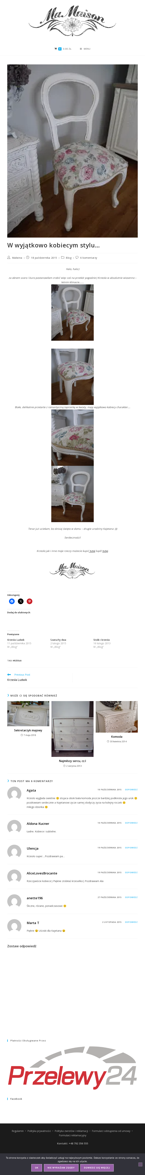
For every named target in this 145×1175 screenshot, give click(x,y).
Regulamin (18, 1131)
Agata (31, 790)
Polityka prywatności (39, 1131)
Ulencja (33, 848)
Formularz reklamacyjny (72, 1135)
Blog (68, 257)
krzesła (17, 660)
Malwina (17, 257)
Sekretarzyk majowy (28, 730)
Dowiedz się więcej (97, 1167)
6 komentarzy (88, 257)
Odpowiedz (131, 789)
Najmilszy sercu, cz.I (72, 761)
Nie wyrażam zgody (61, 1167)
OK (36, 1167)
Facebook (16, 1098)
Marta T (33, 923)
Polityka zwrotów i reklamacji (71, 1131)
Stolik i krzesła (101, 639)
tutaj (92, 551)
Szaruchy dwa (58, 639)
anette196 (35, 898)
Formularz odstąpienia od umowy (111, 1131)
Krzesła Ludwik (15, 639)
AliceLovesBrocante (42, 873)
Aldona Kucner (38, 823)
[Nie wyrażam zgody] (140, 1164)
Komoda (116, 737)
